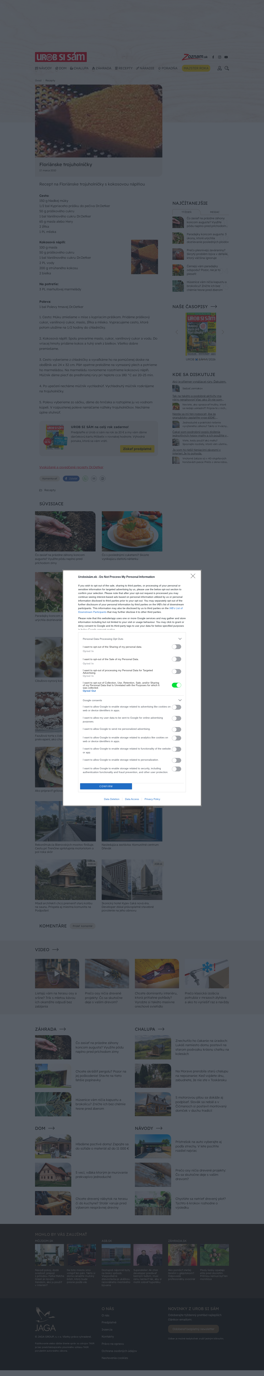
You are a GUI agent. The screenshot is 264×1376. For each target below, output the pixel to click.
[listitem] (132, 639)
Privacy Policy (152, 799)
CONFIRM (106, 786)
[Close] (194, 577)
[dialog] (132, 688)
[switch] (176, 646)
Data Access (132, 799)
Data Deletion (111, 799)
